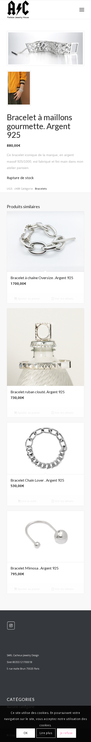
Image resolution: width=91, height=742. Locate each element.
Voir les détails (64, 298)
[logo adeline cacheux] (38, 9)
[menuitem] (81, 9)
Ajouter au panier (28, 298)
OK (26, 733)
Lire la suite (28, 501)
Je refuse (66, 733)
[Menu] (81, 9)
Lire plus (46, 733)
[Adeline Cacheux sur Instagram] (11, 626)
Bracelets (41, 188)
